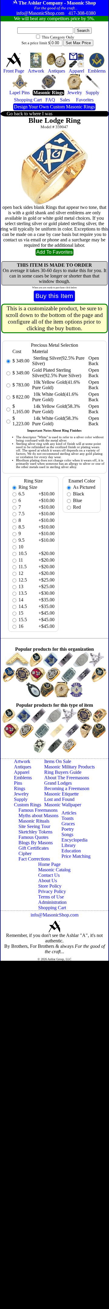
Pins (18, 783)
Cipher (24, 853)
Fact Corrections (34, 858)
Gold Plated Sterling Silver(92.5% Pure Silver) (56, 373)
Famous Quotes (33, 837)
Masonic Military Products (69, 766)
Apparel (21, 772)
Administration (52, 902)
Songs (67, 834)
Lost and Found (59, 799)
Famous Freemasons (38, 810)
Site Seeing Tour (34, 826)
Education (71, 850)
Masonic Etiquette (61, 793)
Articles (68, 812)
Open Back (93, 360)
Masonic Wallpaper (62, 804)
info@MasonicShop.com (54, 914)
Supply (21, 799)
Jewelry (21, 793)
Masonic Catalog (54, 869)
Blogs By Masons (35, 842)
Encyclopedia (74, 839)
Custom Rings (27, 804)
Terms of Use (51, 896)
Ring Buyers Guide (62, 772)
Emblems (23, 777)
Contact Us (49, 875)
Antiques (22, 766)
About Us (47, 880)
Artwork (22, 761)
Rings (19, 788)
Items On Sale (57, 761)
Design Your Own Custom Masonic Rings (54, 106)
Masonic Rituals (33, 821)
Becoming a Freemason (66, 788)
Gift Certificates (33, 848)
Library (68, 845)
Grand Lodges (58, 783)
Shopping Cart (52, 907)
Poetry (67, 829)
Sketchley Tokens (35, 831)
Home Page (49, 864)
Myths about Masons (38, 815)
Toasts (67, 818)
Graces (68, 823)
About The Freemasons (66, 777)
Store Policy (49, 886)
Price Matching (76, 856)
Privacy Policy (52, 891)
